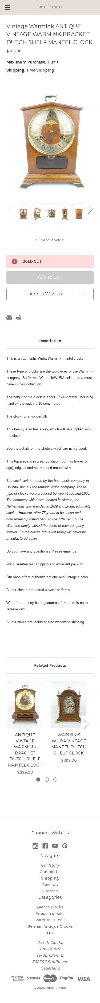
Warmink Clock (50, 919)
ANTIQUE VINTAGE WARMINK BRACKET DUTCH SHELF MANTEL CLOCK (25, 750)
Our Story (50, 865)
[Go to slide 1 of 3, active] (38, 779)
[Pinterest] (65, 846)
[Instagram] (35, 846)
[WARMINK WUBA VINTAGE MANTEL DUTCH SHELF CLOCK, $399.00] (69, 704)
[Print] (18, 317)
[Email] (9, 317)
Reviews (50, 884)
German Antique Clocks (50, 926)
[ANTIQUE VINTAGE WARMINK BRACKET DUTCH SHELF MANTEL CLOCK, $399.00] (25, 704)
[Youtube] (55, 846)
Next (90, 209)
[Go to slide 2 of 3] (47, 779)
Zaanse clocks (50, 907)
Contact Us (50, 871)
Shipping (50, 878)
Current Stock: (50, 240)
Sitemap (50, 890)
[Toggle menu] (7, 7)
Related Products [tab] (50, 665)
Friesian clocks (50, 913)
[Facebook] (45, 846)
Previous (10, 209)
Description (50, 340)
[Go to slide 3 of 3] (55, 779)
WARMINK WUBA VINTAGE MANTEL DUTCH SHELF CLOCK (69, 744)
